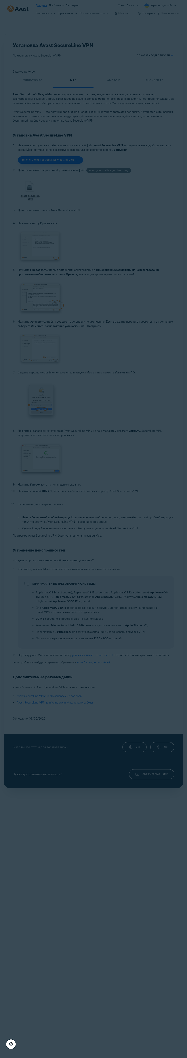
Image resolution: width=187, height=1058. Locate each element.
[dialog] (93, 529)
